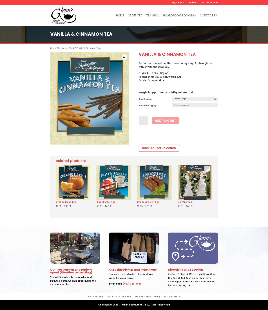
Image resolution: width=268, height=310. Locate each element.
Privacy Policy (95, 296)
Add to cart (165, 120)
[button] (124, 57)
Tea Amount (146, 99)
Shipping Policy (172, 296)
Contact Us (209, 15)
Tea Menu (152, 15)
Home (120, 15)
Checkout (192, 3)
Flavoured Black (66, 48)
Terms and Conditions (118, 296)
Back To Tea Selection (159, 148)
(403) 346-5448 (132, 283)
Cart (201, 3)
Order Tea (135, 15)
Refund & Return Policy (147, 296)
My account (178, 3)
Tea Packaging (147, 105)
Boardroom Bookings (179, 15)
